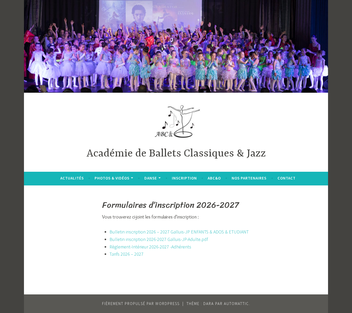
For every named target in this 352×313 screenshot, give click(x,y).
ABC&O (214, 178)
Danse (150, 178)
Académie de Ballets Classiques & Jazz (176, 154)
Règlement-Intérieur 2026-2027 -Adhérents (150, 247)
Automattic (236, 303)
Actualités (72, 178)
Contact (287, 178)
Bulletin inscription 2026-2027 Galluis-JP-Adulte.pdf (159, 239)
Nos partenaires (249, 178)
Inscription (184, 178)
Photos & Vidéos (112, 178)
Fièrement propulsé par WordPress (141, 303)
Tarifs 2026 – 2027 (127, 254)
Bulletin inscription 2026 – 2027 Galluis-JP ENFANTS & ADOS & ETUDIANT (179, 232)
